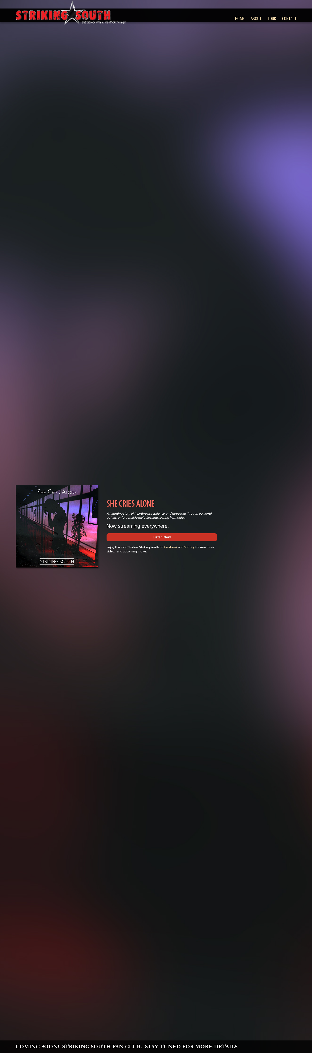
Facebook (170, 547)
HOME (240, 18)
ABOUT (256, 18)
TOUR (272, 18)
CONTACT (289, 18)
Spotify (189, 547)
